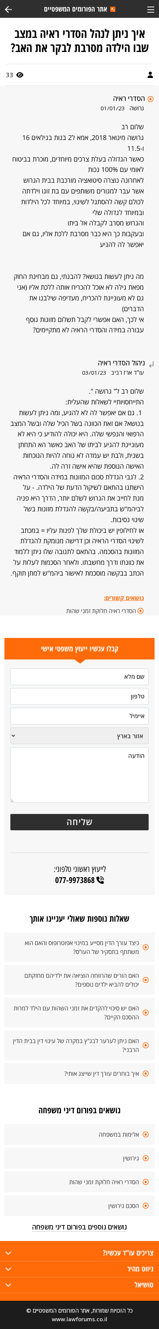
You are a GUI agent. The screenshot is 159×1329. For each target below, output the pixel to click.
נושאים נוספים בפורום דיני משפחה (79, 1226)
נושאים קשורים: (124, 598)
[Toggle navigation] (151, 9)
